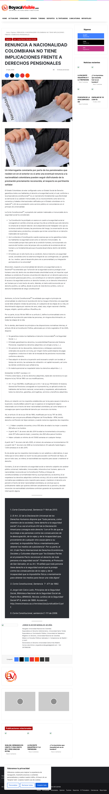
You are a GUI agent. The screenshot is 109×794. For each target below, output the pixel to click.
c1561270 (23, 671)
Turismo (41, 18)
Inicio (8, 32)
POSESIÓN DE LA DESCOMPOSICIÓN (84, 99)
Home (4, 18)
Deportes (51, 18)
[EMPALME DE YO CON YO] (98, 91)
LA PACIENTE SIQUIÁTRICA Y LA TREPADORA (34, 747)
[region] (27, 777)
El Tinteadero (62, 18)
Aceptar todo (42, 785)
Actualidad (13, 18)
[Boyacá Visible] (20, 8)
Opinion (33, 18)
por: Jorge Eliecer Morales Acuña (25, 39)
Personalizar (13, 785)
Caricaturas (74, 18)
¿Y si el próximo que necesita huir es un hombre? (57, 747)
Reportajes (86, 18)
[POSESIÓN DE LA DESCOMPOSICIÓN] (84, 91)
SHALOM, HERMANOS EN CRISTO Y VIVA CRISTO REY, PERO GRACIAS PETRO (14, 748)
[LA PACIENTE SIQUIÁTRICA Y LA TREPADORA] (37, 737)
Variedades (24, 18)
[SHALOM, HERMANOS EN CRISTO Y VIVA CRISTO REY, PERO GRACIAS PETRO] (14, 737)
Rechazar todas (27, 785)
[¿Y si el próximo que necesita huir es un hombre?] (59, 737)
